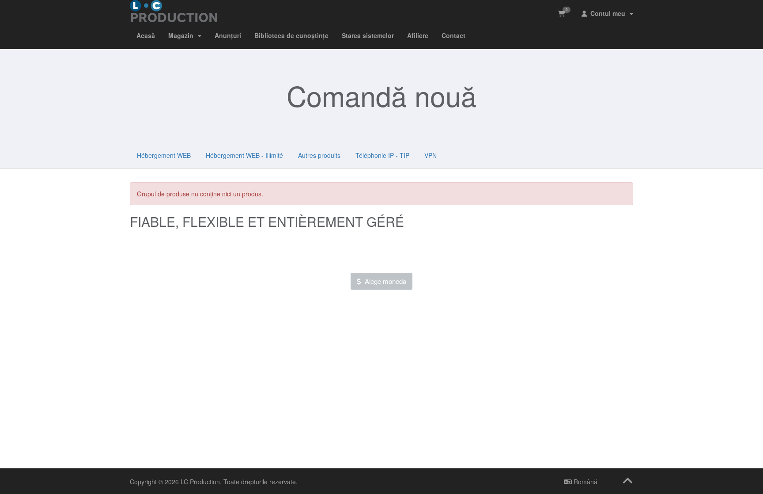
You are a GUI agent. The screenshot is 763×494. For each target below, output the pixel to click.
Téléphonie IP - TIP (382, 155)
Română (584, 481)
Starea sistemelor (368, 35)
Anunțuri (228, 35)
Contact (453, 35)
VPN (430, 155)
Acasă (145, 35)
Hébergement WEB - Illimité (244, 155)
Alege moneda (383, 281)
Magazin (182, 35)
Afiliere (417, 35)
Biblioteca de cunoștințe (291, 35)
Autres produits (319, 155)
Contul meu (608, 13)
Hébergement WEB (164, 155)
